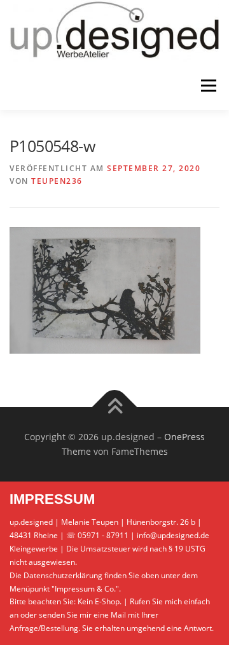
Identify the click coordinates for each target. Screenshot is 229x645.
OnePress (184, 437)
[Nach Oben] (114, 406)
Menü (207, 86)
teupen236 (57, 181)
